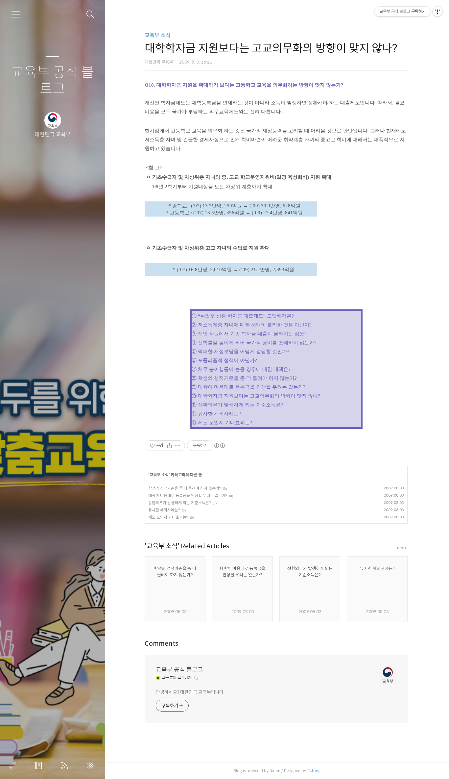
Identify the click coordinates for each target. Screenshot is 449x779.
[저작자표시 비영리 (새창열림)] (219, 445)
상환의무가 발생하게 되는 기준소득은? (179, 502)
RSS (66, 765)
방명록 (40, 765)
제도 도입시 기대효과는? (168, 517)
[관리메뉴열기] (437, 11)
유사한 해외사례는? (164, 509)
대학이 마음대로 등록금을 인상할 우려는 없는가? (187, 495)
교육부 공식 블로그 (52, 81)
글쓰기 (14, 765)
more (402, 548)
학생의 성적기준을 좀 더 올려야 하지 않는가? (184, 488)
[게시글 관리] (178, 446)
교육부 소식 (158, 35)
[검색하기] (90, 14)
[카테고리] (16, 14)
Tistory (313, 770)
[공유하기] (169, 446)
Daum (275, 770)
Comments (161, 643)
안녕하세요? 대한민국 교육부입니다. (190, 692)
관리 (92, 765)
